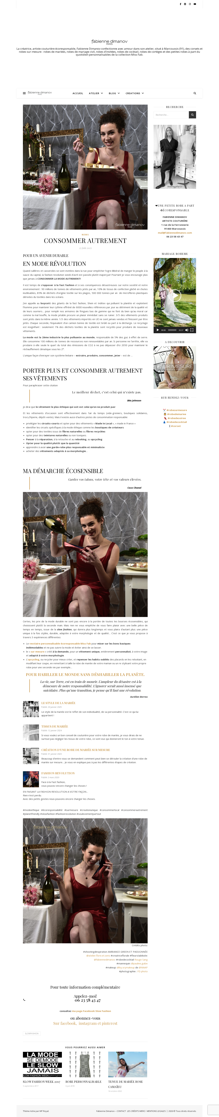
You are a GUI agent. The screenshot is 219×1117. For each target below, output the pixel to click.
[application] (175, 295)
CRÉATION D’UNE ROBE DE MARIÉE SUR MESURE (75, 750)
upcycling (33, 659)
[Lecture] (157, 330)
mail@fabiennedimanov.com (175, 232)
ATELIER (94, 93)
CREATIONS (133, 93)
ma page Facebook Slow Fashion (91, 1011)
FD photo (142, 971)
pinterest (109, 1023)
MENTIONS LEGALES (156, 1111)
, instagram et (88, 1023)
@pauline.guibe (139, 963)
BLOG (112, 93)
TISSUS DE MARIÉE (54, 726)
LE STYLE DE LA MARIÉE (58, 703)
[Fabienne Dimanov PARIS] (109, 42)
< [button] (156, 157)
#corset (176, 426)
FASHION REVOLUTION (58, 773)
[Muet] (186, 330)
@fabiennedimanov (104, 959)
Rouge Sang (141, 959)
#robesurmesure (177, 410)
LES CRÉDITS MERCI (136, 1111)
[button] (174, 295)
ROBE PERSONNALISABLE (84, 1082)
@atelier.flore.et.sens (98, 955)
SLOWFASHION (31, 1033)
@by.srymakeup (126, 967)
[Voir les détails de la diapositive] (175, 157)
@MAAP (143, 967)
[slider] (172, 330)
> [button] (193, 157)
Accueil (78, 93)
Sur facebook (64, 1023)
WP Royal (44, 1111)
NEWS (85, 234)
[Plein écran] (192, 330)
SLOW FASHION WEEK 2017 (41, 1082)
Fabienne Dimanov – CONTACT (111, 1111)
